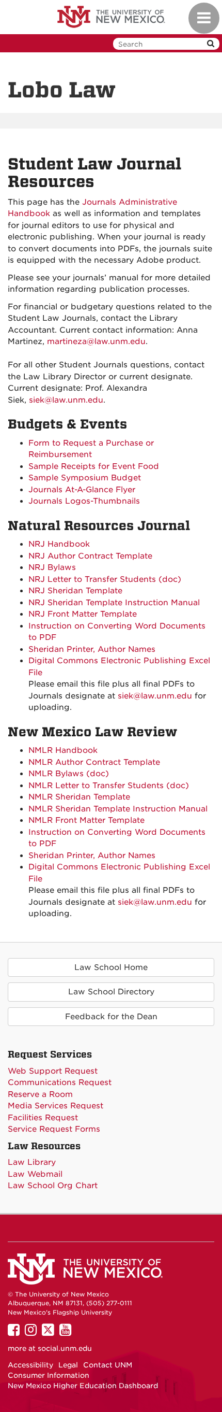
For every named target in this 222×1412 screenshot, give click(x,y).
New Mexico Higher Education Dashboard (83, 1385)
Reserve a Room (40, 1094)
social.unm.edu (65, 1348)
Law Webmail (35, 1174)
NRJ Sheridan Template (75, 590)
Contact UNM (107, 1365)
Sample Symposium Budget (84, 477)
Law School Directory (111, 991)
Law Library (32, 1162)
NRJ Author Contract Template (90, 556)
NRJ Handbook (59, 544)
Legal (68, 1365)
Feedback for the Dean (111, 1016)
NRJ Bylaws (52, 567)
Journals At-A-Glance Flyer (81, 489)
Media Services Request (55, 1105)
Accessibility (30, 1365)
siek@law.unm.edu (66, 400)
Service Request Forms (54, 1129)
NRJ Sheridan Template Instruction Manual (114, 602)
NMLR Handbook (63, 750)
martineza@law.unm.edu (96, 341)
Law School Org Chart (53, 1185)
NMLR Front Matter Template (86, 820)
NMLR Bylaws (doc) (68, 773)
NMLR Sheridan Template (79, 797)
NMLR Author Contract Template (94, 762)
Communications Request (60, 1082)
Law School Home (111, 967)
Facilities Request (43, 1117)
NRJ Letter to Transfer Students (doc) (104, 579)
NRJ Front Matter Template (82, 614)
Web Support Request (53, 1071)
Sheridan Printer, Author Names (91, 649)
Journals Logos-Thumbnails (84, 501)
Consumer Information (48, 1375)
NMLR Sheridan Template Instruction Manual (118, 809)
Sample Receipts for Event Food (93, 466)
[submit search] (210, 44)
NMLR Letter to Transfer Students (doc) (108, 785)
